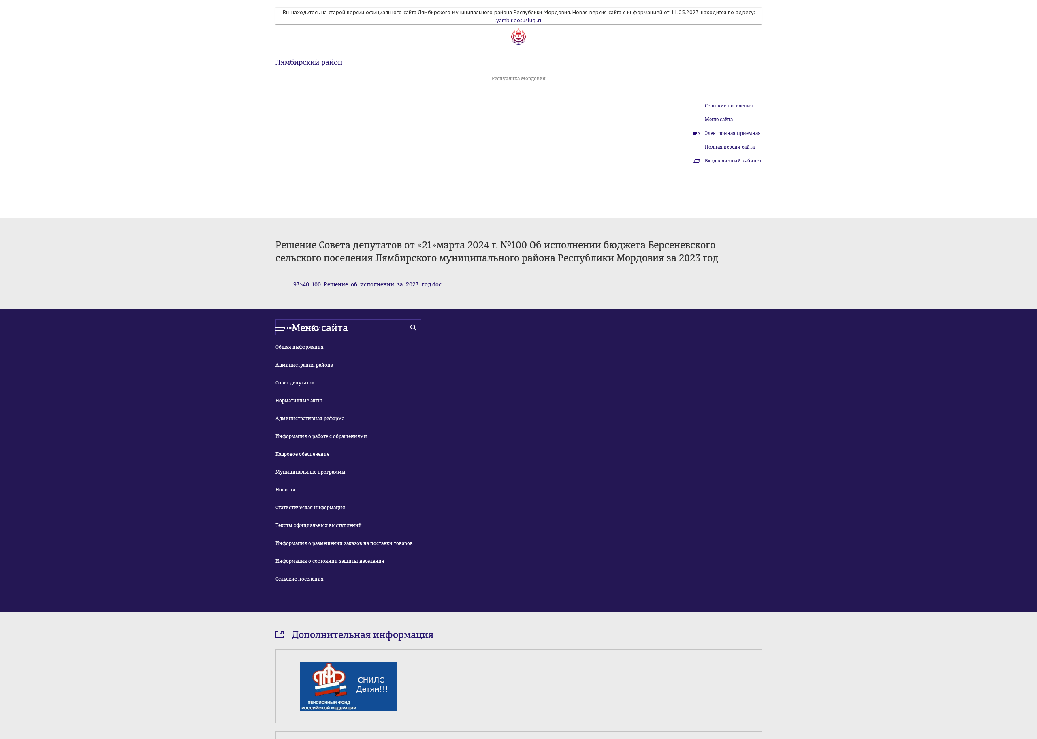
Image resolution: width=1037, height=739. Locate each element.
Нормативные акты (298, 401)
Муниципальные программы (310, 472)
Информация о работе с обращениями (321, 436)
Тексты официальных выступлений (318, 525)
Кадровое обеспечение (302, 454)
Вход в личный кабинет (733, 161)
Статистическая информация (310, 507)
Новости (285, 490)
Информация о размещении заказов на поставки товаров (344, 543)
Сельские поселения (729, 106)
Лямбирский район (308, 62)
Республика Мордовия (519, 78)
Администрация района (304, 365)
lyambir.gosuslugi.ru (519, 20)
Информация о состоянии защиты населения (329, 561)
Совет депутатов (294, 383)
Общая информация (299, 347)
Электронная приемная (733, 133)
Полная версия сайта (730, 147)
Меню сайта (719, 119)
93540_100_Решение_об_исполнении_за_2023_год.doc (367, 284)
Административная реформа (309, 418)
